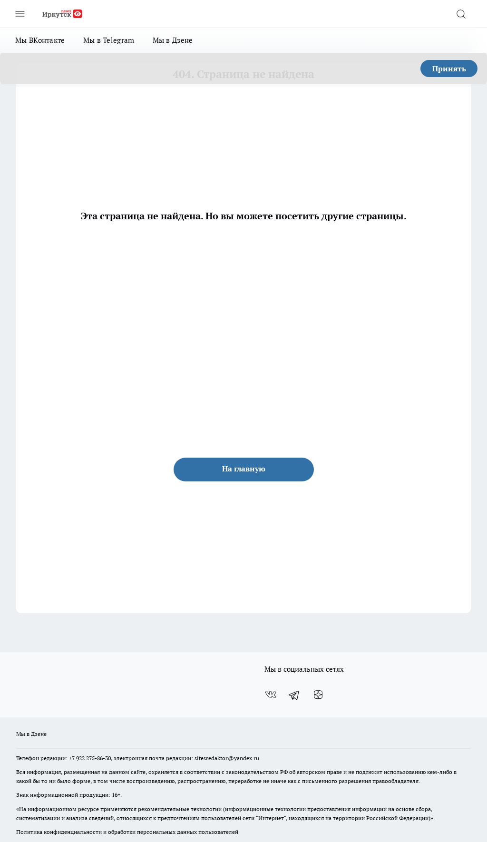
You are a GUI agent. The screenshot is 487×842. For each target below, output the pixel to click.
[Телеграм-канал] (294, 695)
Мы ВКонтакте (40, 40)
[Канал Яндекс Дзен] (318, 695)
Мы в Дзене (173, 40)
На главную (243, 468)
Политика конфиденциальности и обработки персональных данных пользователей (127, 831)
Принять (449, 68)
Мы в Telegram (109, 40)
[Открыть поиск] (460, 13)
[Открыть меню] (20, 13)
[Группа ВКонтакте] (270, 695)
